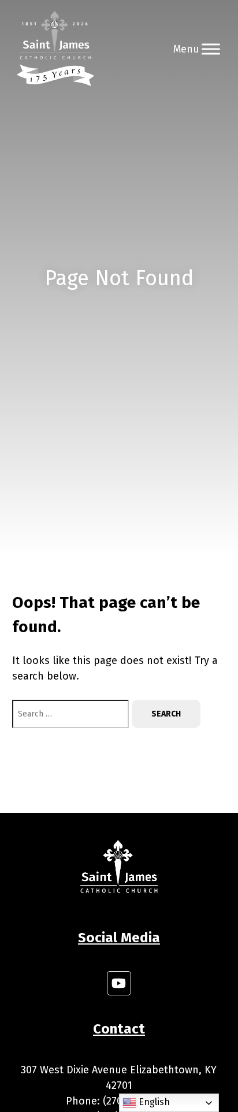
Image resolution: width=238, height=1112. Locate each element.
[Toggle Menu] (211, 48)
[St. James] (55, 49)
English (153, 1101)
